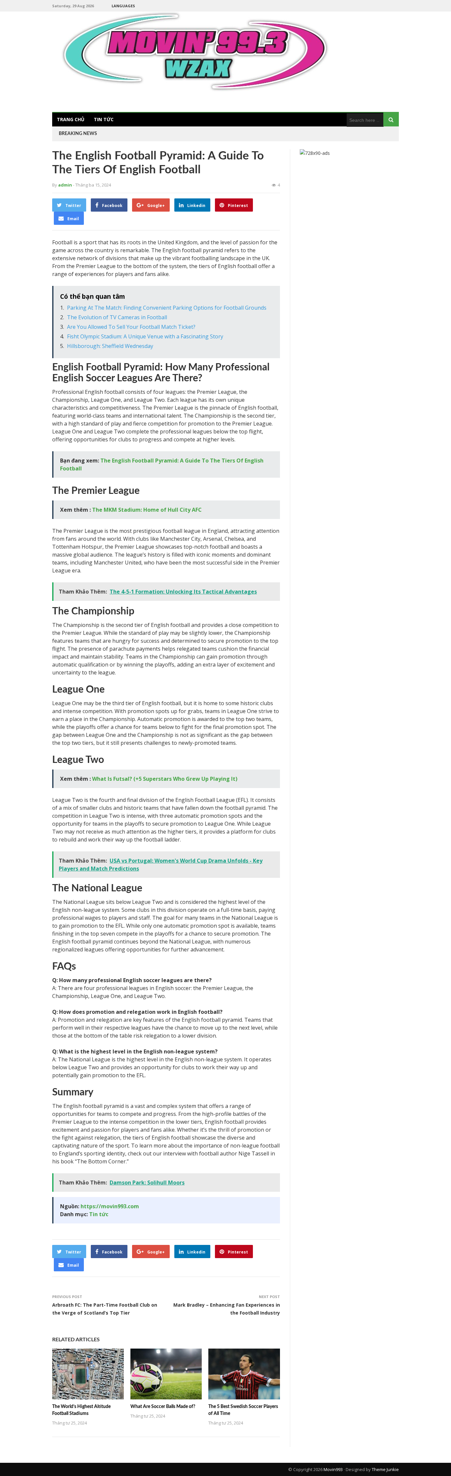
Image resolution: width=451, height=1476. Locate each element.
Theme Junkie (385, 1469)
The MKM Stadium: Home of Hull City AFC (147, 509)
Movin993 (333, 1469)
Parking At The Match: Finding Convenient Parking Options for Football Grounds (166, 307)
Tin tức (104, 119)
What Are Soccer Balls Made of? (162, 1406)
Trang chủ (71, 119)
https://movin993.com (110, 1206)
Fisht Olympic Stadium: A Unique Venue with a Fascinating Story (145, 336)
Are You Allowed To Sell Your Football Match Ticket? (131, 326)
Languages (123, 5)
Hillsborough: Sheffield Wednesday (110, 346)
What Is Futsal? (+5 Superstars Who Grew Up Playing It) (164, 778)
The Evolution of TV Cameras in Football (117, 317)
